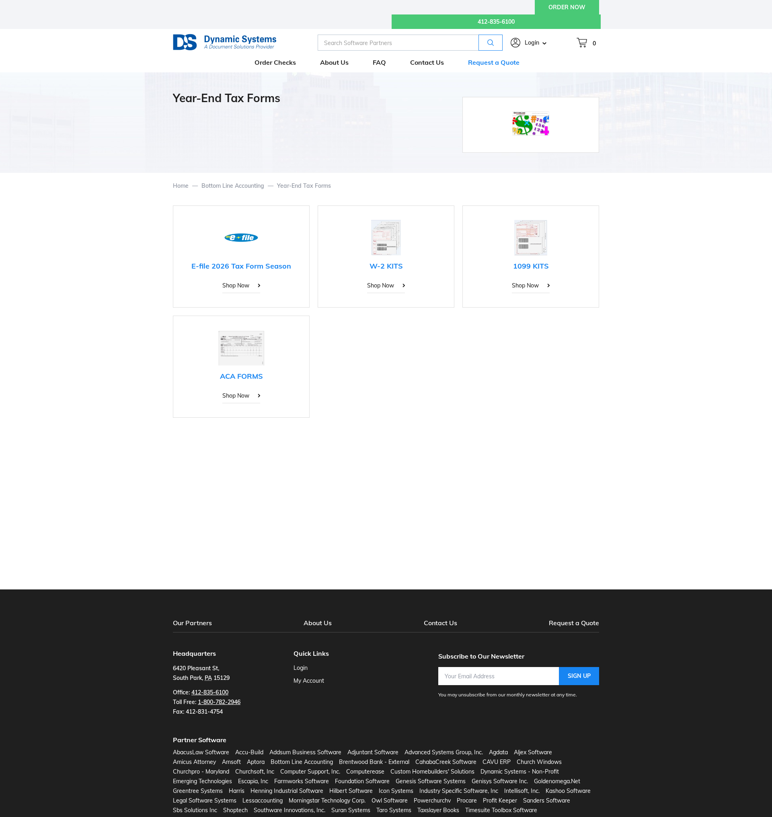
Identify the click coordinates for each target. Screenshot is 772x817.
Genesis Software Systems (431, 781)
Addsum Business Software (305, 752)
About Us (318, 623)
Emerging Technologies (202, 781)
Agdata (498, 752)
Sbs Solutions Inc (195, 810)
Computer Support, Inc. (310, 771)
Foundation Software (362, 781)
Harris (236, 790)
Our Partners (192, 623)
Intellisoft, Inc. (522, 790)
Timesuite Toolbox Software (501, 810)
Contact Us (440, 623)
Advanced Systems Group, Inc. (443, 752)
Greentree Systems (198, 790)
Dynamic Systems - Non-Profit (519, 771)
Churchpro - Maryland (201, 771)
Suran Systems (350, 810)
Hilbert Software (351, 790)
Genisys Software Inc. (500, 781)
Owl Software (390, 800)
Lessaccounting (262, 800)
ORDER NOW (566, 7)
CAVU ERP (496, 762)
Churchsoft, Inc (254, 771)
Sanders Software (546, 800)
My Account (309, 680)
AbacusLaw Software (201, 752)
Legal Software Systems (204, 800)
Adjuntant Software (372, 752)
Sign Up (579, 675)
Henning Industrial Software (286, 790)
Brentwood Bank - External (374, 762)
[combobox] (410, 43)
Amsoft (231, 762)
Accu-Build (249, 752)
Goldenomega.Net (557, 781)
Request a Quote (574, 623)
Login (532, 42)
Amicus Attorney (194, 762)
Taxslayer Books (438, 810)
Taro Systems (393, 810)
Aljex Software (533, 752)
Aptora (256, 762)
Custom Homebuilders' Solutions (432, 771)
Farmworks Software (301, 781)
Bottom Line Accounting (302, 762)
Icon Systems (396, 790)
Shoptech (235, 810)
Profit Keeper (500, 800)
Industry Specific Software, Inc (458, 790)
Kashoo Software (568, 790)
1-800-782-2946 (219, 702)
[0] (582, 42)
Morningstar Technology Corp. (327, 800)
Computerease (365, 771)
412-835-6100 (496, 21)
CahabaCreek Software (445, 762)
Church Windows (539, 762)
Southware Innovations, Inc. (289, 810)
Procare (467, 800)
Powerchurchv (432, 800)
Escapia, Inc (253, 781)
